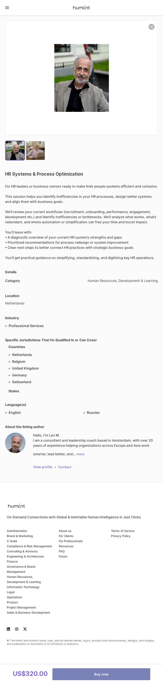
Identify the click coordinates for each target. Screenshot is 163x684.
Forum (63, 556)
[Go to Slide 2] (35, 151)
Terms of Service (123, 531)
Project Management (21, 607)
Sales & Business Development (28, 612)
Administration (17, 531)
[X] (24, 629)
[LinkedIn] (10, 629)
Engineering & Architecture (25, 556)
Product (12, 602)
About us (65, 531)
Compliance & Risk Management (29, 546)
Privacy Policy (121, 536)
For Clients (66, 536)
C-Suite (12, 541)
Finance (12, 561)
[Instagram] (17, 629)
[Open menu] (7, 7)
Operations (14, 597)
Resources (66, 546)
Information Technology (23, 587)
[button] (81, 78)
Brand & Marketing (20, 536)
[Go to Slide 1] (15, 151)
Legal (10, 592)
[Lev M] (15, 443)
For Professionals (71, 541)
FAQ (62, 551)
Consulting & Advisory (22, 551)
